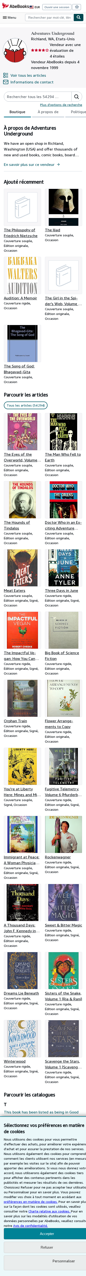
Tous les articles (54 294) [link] (26, 405)
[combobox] (49, 17)
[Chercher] (78, 17)
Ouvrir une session (56, 7)
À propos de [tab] (48, 111)
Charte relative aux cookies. (49, 1211)
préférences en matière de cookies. (31, 1202)
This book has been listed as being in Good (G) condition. (41, 1115)
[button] (76, 96)
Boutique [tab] (17, 111)
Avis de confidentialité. (30, 1226)
